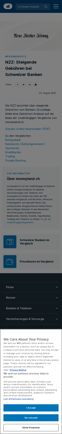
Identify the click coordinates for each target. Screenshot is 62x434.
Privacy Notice (18, 370)
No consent (31, 417)
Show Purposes (31, 427)
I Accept (30, 407)
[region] (31, 381)
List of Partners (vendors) (18, 399)
